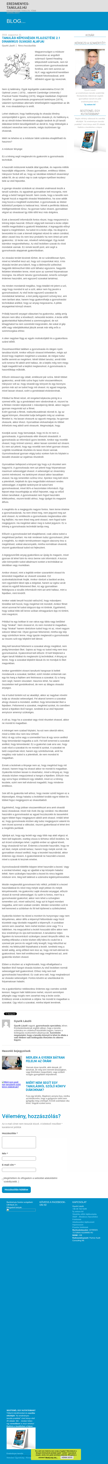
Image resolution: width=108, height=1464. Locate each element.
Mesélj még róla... (51, 1457)
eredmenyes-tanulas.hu (18, 6)
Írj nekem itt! (90, 104)
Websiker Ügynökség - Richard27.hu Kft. (23, 1458)
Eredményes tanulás (15, 1454)
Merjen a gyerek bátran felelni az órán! (45, 1059)
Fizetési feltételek (80, 1227)
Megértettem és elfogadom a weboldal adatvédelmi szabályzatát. (30, 1180)
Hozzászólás (10, 1133)
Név (5, 1153)
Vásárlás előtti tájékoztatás (84, 1214)
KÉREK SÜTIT (67, 1457)
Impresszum (77, 1225)
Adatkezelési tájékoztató (83, 1222)
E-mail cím (8, 1165)
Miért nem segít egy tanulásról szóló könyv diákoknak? (46, 1086)
